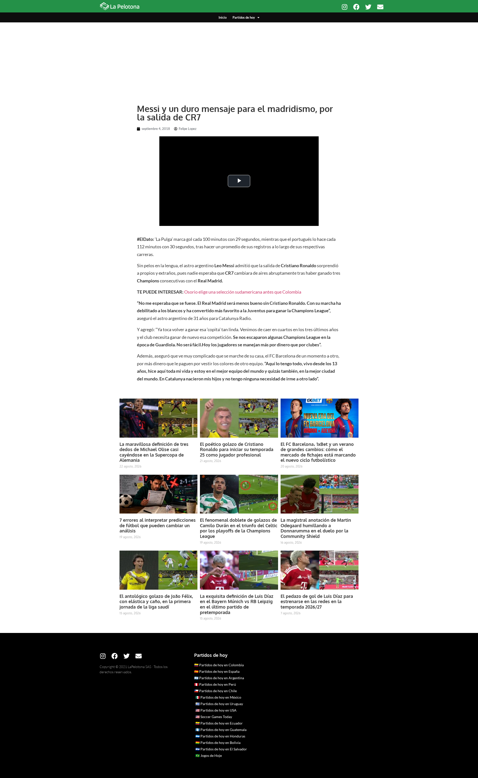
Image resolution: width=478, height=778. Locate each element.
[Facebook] (356, 7)
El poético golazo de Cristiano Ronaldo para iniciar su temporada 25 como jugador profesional (236, 449)
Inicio (223, 17)
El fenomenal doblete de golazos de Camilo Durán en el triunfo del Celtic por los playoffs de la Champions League (238, 528)
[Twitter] (368, 7)
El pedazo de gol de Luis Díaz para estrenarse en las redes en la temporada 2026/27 (317, 601)
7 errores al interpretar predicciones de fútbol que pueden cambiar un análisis (158, 525)
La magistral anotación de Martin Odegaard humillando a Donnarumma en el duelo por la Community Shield (316, 528)
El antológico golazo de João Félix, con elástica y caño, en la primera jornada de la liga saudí (156, 601)
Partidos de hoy (244, 17)
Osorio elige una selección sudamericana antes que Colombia (242, 292)
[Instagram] (344, 7)
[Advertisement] (239, 60)
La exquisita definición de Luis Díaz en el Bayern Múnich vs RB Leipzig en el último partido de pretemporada (236, 604)
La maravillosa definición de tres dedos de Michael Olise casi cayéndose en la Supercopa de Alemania (154, 452)
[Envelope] (380, 7)
